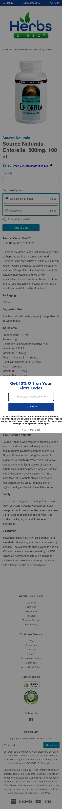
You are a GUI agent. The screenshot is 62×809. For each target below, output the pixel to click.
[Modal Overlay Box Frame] (31, 404)
